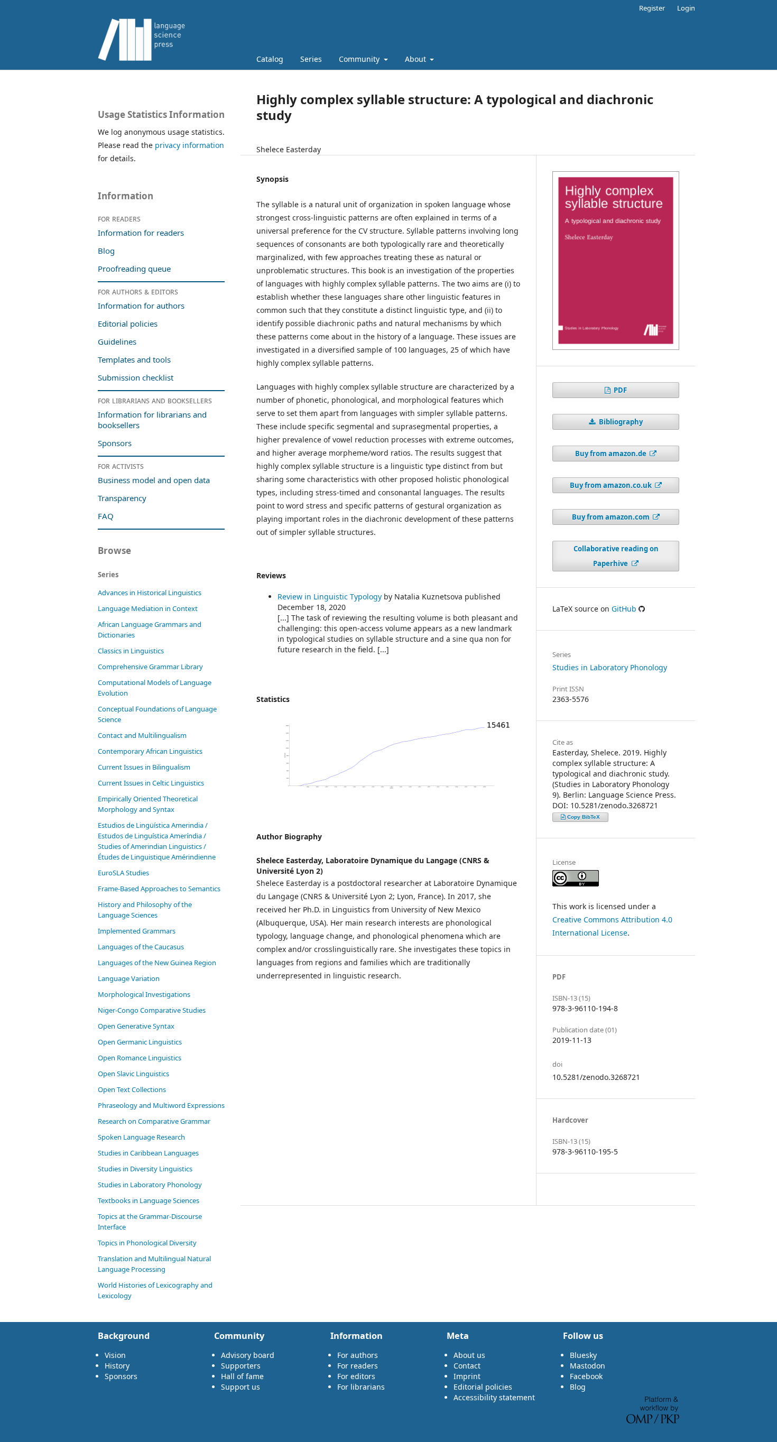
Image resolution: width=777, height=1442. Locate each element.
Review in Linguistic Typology (331, 596)
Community (360, 59)
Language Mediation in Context (148, 608)
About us (469, 1355)
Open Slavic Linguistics (133, 1073)
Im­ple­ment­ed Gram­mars (136, 931)
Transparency (122, 498)
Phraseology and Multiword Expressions (161, 1105)
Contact (467, 1366)
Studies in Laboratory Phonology (609, 667)
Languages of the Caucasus (141, 946)
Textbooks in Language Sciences (148, 1200)
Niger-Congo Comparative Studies (152, 1010)
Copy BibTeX (583, 817)
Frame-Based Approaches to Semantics (159, 888)
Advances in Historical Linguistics (149, 592)
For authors (357, 1355)
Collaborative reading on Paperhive (616, 556)
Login (686, 8)
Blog (106, 250)
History (117, 1366)
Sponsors (115, 443)
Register (652, 8)
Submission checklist (135, 377)
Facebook (586, 1376)
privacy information (189, 145)
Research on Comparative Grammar (154, 1121)
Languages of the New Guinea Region (157, 962)
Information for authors (141, 305)
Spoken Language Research (141, 1137)
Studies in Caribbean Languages (148, 1153)
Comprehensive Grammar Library (150, 666)
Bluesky (583, 1355)
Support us (240, 1387)
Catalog (269, 59)
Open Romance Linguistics (139, 1057)
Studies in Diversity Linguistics (145, 1168)
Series (311, 59)
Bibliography (620, 422)
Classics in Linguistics (131, 650)
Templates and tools (135, 359)
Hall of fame (242, 1376)
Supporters (241, 1366)
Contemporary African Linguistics (150, 751)
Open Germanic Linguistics (140, 1042)
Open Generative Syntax (136, 1026)
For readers (357, 1366)
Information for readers (141, 232)
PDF (619, 390)
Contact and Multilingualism (142, 735)
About (416, 59)
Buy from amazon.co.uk (611, 485)
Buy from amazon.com (611, 517)
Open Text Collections (132, 1089)
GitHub (624, 609)
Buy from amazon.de (611, 453)
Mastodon (587, 1366)
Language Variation (129, 978)
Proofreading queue (134, 268)
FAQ (106, 516)
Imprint (467, 1376)
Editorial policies (128, 323)
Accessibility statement (494, 1397)
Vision (115, 1355)
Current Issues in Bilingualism (144, 767)
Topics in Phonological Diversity (147, 1242)
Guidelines (117, 341)
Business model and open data (154, 480)
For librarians (361, 1387)
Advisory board (247, 1355)
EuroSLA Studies (123, 872)
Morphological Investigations (144, 994)
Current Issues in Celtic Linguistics (151, 783)
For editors (356, 1376)
